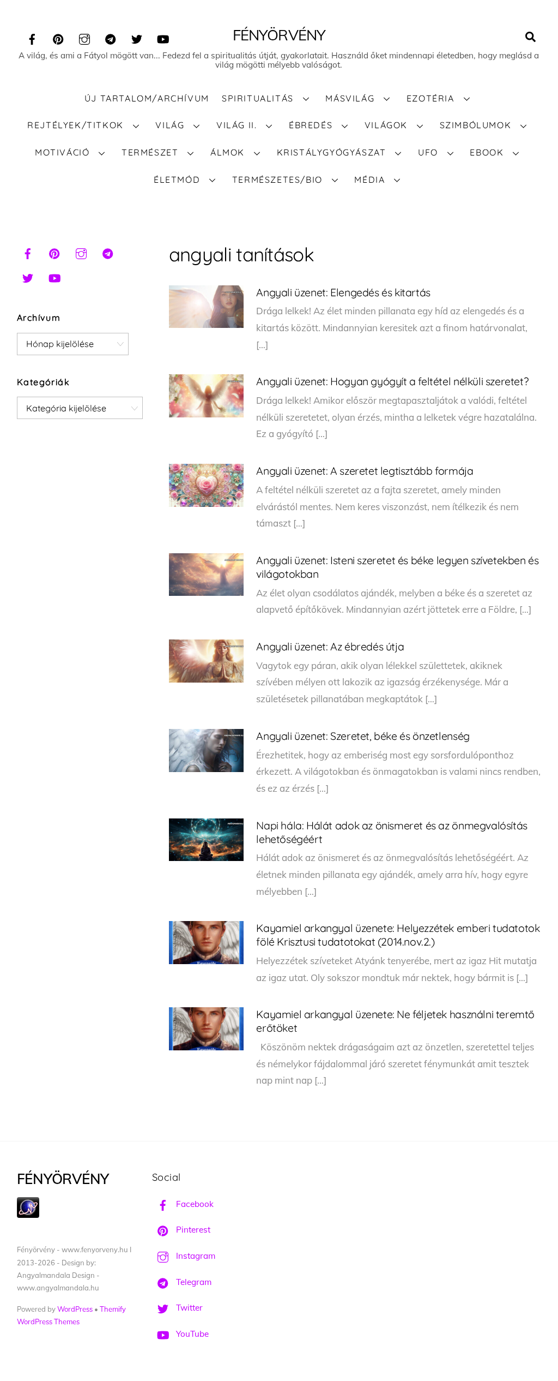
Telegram (192, 1282)
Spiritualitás (258, 98)
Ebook (487, 152)
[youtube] (163, 37)
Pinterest (192, 1229)
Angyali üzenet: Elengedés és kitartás (343, 292)
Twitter (188, 1307)
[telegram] (111, 37)
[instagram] (84, 37)
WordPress (75, 1309)
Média (369, 179)
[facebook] (32, 37)
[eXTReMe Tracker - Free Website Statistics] (28, 1215)
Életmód (177, 179)
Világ (169, 124)
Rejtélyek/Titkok (75, 124)
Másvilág (349, 98)
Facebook (194, 1204)
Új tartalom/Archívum (146, 98)
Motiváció (62, 152)
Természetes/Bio (277, 179)
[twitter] (137, 37)
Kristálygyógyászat (331, 152)
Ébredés (310, 124)
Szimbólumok (476, 124)
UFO (428, 152)
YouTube (191, 1334)
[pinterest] (58, 37)
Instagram (194, 1256)
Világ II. (236, 124)
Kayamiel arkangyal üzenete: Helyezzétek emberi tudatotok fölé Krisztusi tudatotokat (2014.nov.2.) (397, 934)
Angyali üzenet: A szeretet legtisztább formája (364, 470)
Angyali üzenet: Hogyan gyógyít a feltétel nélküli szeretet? (392, 381)
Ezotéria (430, 98)
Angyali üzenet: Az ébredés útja (330, 646)
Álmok (227, 152)
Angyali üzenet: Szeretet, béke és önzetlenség (362, 736)
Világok (386, 124)
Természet (150, 152)
